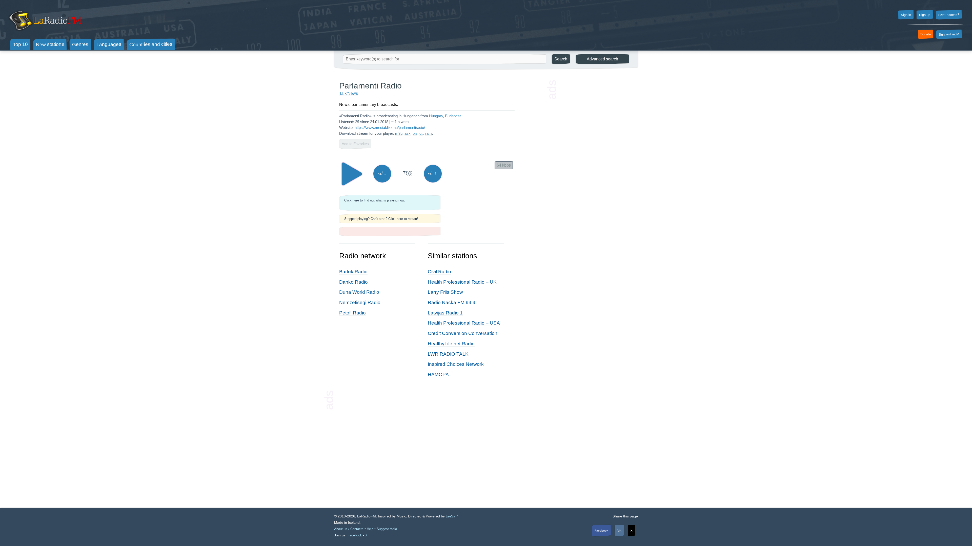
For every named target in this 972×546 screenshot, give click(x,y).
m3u (398, 133)
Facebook (601, 530)
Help (370, 529)
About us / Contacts (348, 529)
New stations (50, 44)
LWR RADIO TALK (448, 354)
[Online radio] (45, 32)
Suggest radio (949, 34)
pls (415, 133)
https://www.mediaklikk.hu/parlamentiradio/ (390, 127)
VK (619, 530)
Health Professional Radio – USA (464, 323)
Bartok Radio (353, 271)
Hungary (436, 116)
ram (428, 133)
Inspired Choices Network (456, 364)
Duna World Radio (359, 292)
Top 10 (20, 44)
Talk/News (348, 93)
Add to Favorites (355, 144)
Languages (108, 44)
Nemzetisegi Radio (359, 302)
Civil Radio (439, 271)
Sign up (924, 15)
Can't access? (948, 15)
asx (407, 133)
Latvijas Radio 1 (445, 312)
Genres (80, 44)
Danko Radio (353, 282)
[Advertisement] (595, 157)
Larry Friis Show (445, 292)
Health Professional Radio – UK (462, 282)
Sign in (906, 15)
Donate (925, 34)
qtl (421, 133)
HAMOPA (438, 374)
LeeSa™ (452, 516)
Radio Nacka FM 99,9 (451, 302)
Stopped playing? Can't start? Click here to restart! (381, 219)
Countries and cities (150, 44)
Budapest (453, 116)
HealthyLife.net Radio (451, 343)
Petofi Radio (352, 312)
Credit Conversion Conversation (462, 333)
